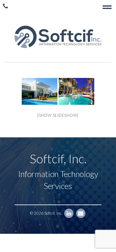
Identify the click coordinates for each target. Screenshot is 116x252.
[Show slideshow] (58, 115)
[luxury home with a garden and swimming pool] (39, 91)
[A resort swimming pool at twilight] (76, 91)
